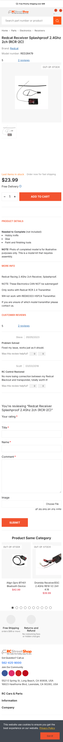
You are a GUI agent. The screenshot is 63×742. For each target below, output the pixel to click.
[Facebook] (5, 673)
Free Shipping (11, 627)
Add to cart (40, 196)
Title (4, 427)
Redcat (14, 48)
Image (5, 497)
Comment (8, 456)
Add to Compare (22, 548)
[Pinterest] (25, 673)
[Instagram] (12, 673)
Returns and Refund (31, 629)
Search (57, 21)
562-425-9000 (12, 662)
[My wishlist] (54, 12)
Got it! (50, 736)
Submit (14, 522)
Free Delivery (10, 186)
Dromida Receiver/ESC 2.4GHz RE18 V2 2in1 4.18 (46, 586)
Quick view (22, 554)
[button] (30, 3)
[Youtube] (18, 673)
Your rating (9, 416)
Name (5, 442)
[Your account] (50, 12)
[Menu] (3, 12)
